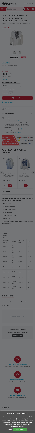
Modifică (9, 429)
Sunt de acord (20, 429)
